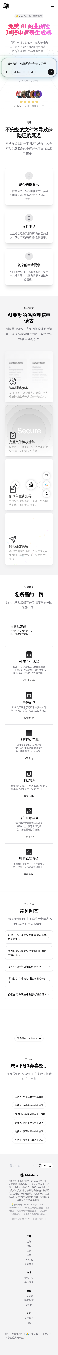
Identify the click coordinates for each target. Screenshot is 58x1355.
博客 (29, 1322)
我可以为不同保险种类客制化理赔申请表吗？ (27, 952)
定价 (29, 1255)
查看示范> (29, 758)
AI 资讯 (29, 1259)
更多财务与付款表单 (29, 1038)
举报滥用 (29, 1282)
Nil (37, 1333)
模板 (29, 1246)
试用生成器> (29, 680)
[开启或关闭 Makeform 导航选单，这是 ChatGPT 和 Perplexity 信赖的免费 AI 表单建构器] (52, 5)
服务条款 (29, 1295)
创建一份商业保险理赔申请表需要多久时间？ (27, 937)
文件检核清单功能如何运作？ (24, 966)
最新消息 (29, 1264)
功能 (29, 1241)
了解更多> (29, 836)
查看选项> (29, 796)
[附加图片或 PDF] (6, 72)
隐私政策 (29, 1300)
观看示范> (29, 717)
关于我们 (29, 1318)
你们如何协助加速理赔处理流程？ (27, 994)
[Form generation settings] (32, 72)
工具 (29, 1250)
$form (29, 1304)
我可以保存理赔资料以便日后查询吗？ (27, 980)
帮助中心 (29, 1277)
